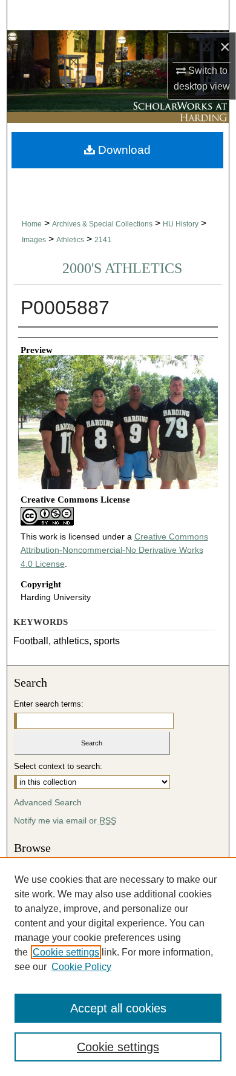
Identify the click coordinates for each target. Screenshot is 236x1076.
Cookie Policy (81, 967)
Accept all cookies (118, 1008)
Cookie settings (66, 952)
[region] (118, 966)
